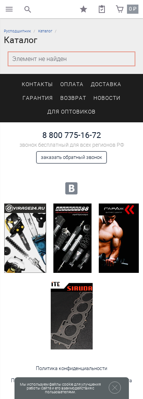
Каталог (45, 31)
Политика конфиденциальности (71, 368)
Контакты (37, 84)
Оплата (72, 84)
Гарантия (37, 98)
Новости (107, 98)
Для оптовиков (71, 112)
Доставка (106, 84)
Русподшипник (17, 31)
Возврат (73, 98)
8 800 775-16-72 (71, 135)
